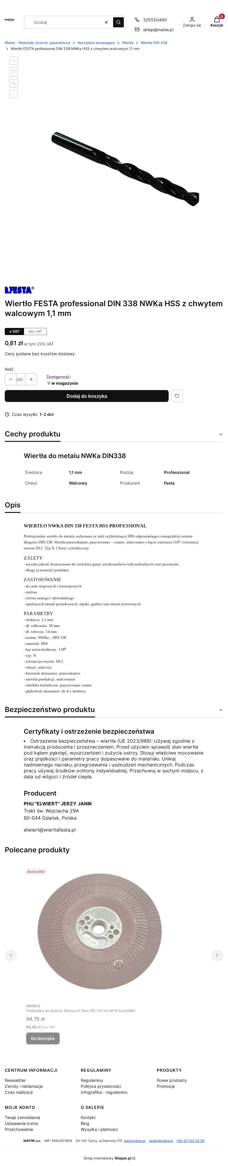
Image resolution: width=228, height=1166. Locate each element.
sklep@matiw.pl (158, 29)
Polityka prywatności (101, 1086)
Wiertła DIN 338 (154, 42)
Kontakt (88, 1117)
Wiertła (128, 42)
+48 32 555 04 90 (190, 1141)
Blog (85, 1123)
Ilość (9, 369)
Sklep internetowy (107, 1158)
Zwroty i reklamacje (24, 1086)
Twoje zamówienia (22, 1117)
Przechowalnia (19, 1129)
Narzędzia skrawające (96, 42)
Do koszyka (43, 1038)
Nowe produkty (172, 1080)
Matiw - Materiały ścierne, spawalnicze (37, 42)
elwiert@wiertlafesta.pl (50, 830)
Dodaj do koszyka (86, 396)
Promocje (166, 1086)
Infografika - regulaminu (104, 1092)
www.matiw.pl (134, 1141)
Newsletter (15, 1080)
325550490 (155, 19)
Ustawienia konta (21, 1123)
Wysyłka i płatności (99, 1129)
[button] (118, 22)
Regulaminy (92, 1080)
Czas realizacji (19, 1092)
